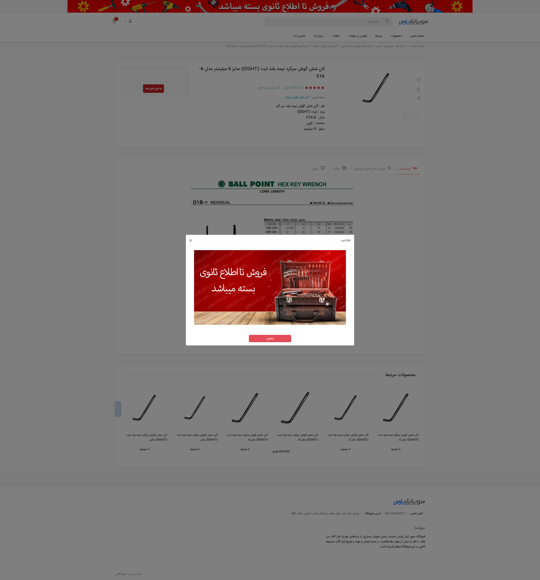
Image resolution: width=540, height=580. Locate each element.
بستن (270, 338)
